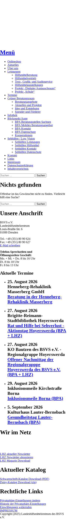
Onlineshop (14, 61)
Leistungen (13, 71)
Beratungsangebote (26, 101)
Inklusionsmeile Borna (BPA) (35, 398)
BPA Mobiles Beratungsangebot (34, 125)
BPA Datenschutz (25, 131)
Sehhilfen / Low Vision (21, 138)
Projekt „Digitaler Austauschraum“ (35, 88)
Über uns (12, 68)
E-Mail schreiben (10, 245)
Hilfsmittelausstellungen (29, 85)
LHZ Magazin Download (15, 460)
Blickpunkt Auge (17, 118)
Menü (7, 52)
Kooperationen (23, 135)
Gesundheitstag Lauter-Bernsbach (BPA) (29, 420)
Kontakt (12, 155)
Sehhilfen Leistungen (27, 142)
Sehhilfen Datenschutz (28, 152)
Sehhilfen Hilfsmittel (27, 145)
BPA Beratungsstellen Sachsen (33, 121)
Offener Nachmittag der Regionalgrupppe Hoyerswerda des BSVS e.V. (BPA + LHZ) (33, 367)
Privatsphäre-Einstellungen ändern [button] (20, 500)
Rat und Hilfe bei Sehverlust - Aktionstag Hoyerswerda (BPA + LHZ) (36, 330)
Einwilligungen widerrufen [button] (16, 507)
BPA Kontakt (23, 128)
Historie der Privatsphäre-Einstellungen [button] (23, 503)
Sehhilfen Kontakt (25, 148)
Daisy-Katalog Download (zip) (18, 482)
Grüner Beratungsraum (20, 98)
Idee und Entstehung (27, 108)
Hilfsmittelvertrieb (25, 78)
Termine (12, 95)
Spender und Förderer (28, 111)
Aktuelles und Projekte (28, 105)
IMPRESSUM (8, 510)
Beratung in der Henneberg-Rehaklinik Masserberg (34, 299)
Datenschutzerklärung (20, 165)
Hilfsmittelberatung (26, 75)
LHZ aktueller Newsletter (15, 454)
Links (10, 158)
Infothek (12, 115)
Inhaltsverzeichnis (17, 168)
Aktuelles (13, 64)
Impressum (13, 162)
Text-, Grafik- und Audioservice (33, 81)
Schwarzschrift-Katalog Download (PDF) (24, 478)
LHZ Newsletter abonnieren (16, 457)
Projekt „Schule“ (25, 91)
